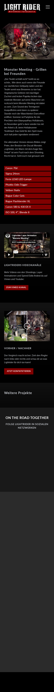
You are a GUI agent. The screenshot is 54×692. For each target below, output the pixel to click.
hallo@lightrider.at (30, 599)
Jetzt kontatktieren (19, 371)
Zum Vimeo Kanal (16, 288)
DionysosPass (25, 121)
